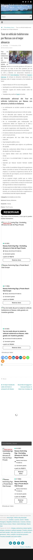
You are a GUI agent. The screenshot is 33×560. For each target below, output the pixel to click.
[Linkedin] (13, 357)
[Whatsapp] (27, 357)
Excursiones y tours (9, 27)
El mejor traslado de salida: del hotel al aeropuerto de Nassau (7, 387)
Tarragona (3, 522)
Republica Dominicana (13, 522)
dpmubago (5, 45)
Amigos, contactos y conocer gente (21, 528)
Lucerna (16, 520)
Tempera (22, 547)
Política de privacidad (20, 517)
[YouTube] (23, 1)
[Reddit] (9, 357)
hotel (18, 94)
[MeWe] (20, 357)
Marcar (4, 379)
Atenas (28, 522)
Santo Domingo (21, 524)
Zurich (22, 520)
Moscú (14, 524)
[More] (2, 361)
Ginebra (11, 520)
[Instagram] (31, 1)
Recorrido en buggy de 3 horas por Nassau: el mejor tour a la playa (25, 387)
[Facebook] (28, 1)
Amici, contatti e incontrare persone (17, 534)
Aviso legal (10, 517)
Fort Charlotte (15, 75)
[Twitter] (25, 1)
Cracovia (22, 522)
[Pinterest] (17, 357)
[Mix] (24, 357)
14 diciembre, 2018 (16, 45)
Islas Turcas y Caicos (5, 524)
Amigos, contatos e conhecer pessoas (10, 530)
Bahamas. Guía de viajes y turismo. (14, 5)
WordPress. (28, 547)
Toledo (26, 520)
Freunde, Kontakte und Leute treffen (10, 536)
